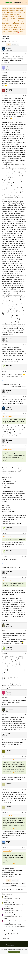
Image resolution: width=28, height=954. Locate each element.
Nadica (8, 692)
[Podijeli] (24, 54)
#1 (25, 54)
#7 (25, 413)
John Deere (7, 906)
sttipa (8, 842)
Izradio (9, 945)
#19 (25, 812)
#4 (25, 344)
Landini (6, 896)
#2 (25, 72)
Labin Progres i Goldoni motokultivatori (14, 926)
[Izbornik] (2, 2)
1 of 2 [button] (8, 44)
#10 (25, 556)
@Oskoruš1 (5, 874)
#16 (25, 739)
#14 (25, 698)
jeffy (7, 624)
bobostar (9, 366)
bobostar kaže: (7, 816)
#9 (25, 533)
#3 (25, 95)
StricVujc (9, 339)
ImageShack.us (15, 384)
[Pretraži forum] (26, 2)
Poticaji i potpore (8, 912)
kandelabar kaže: (7, 760)
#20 (25, 847)
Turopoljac (9, 90)
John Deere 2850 (9, 902)
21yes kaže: (6, 537)
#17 (25, 756)
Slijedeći (14, 44)
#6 (25, 396)
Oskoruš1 (9, 784)
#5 (25, 371)
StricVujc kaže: (7, 416)
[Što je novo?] (23, 2)
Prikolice (6, 918)
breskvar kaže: (7, 449)
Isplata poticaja (8, 909)
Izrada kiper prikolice (10, 915)
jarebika (8, 751)
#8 (25, 446)
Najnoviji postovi (7, 894)
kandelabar (9, 709)
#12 (25, 630)
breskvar (5, 41)
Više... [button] (14, 772)
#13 (25, 653)
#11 (25, 577)
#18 (25, 789)
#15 (25, 714)
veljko (8, 734)
